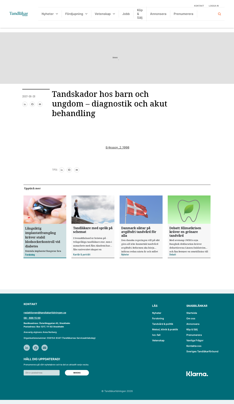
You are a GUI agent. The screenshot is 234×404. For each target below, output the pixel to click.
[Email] (39, 104)
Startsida (191, 312)
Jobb (126, 14)
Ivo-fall (156, 334)
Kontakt (199, 6)
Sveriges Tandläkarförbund (202, 351)
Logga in (214, 6)
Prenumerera (183, 14)
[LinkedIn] (24, 104)
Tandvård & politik (162, 323)
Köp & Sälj (140, 13)
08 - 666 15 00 (32, 317)
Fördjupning (74, 14)
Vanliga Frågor (195, 340)
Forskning (158, 318)
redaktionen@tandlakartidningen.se (45, 312)
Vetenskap (103, 14)
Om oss (190, 318)
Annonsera (158, 14)
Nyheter (48, 14)
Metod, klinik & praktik (165, 329)
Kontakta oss (193, 345)
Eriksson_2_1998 (117, 147)
